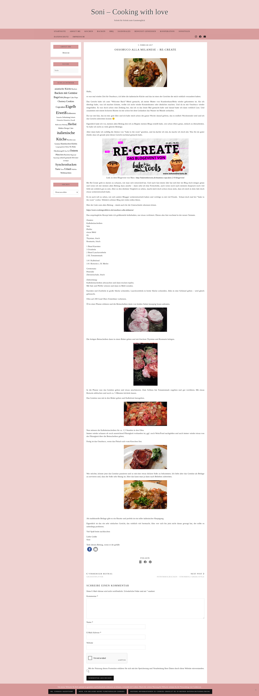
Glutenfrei (60, 120)
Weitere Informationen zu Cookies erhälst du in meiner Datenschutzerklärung (170, 691)
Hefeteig (64, 124)
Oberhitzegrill (59, 151)
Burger (67, 97)
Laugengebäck (60, 147)
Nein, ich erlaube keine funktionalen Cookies (102, 691)
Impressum (79, 37)
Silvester (75, 158)
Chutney (62, 101)
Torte (62, 169)
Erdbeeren (71, 113)
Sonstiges (184, 31)
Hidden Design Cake (65, 128)
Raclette (67, 155)
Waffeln (74, 169)
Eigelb (71, 106)
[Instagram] (196, 36)
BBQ (112, 31)
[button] (89, 549)
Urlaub (67, 169)
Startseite (60, 31)
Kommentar (92, 596)
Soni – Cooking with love (129, 12)
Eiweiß (61, 113)
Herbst (72, 124)
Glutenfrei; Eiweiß (69, 120)
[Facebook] (200, 36)
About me (75, 31)
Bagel (57, 97)
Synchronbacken (65, 164)
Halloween (58, 124)
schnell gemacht (65, 158)
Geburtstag (66, 117)
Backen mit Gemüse (65, 93)
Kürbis (74, 144)
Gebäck (73, 117)
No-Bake (72, 147)
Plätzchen (60, 154)
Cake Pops (74, 97)
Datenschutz (61, 37)
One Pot (66, 151)
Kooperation (167, 31)
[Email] (205, 36)
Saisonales (124, 31)
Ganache (59, 117)
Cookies (70, 101)
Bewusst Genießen (145, 31)
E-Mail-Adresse (93, 632)
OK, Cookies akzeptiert (61, 691)
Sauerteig (56, 158)
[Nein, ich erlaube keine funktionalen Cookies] (255, 689)
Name (89, 622)
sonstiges (66, 160)
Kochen (89, 31)
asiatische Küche (63, 88)
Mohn (67, 147)
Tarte (57, 169)
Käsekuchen (66, 144)
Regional (73, 155)
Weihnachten (65, 173)
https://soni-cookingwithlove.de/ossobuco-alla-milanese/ (110, 210)
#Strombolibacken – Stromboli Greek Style (180, 575)
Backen (101, 31)
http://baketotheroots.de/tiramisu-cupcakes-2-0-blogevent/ (160, 178)
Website (89, 643)
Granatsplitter (99, 575)
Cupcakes (60, 107)
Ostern (74, 150)
